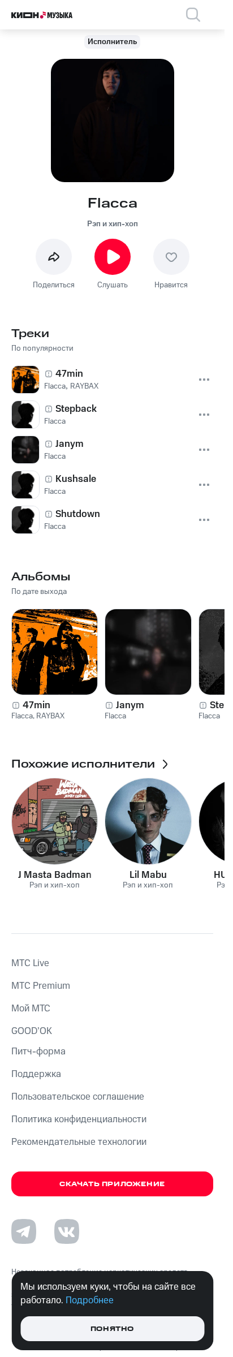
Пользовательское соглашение (77, 1097)
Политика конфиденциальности (78, 1119)
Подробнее (90, 1300)
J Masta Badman (55, 875)
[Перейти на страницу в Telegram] (23, 1231)
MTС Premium (40, 986)
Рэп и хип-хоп (112, 224)
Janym (130, 705)
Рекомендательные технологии (78, 1142)
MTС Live (30, 963)
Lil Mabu (148, 875)
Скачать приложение (112, 1184)
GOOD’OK (31, 1031)
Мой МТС (30, 1008)
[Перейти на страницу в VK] (66, 1231)
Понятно (112, 1329)
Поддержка (36, 1074)
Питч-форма (38, 1051)
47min (36, 705)
